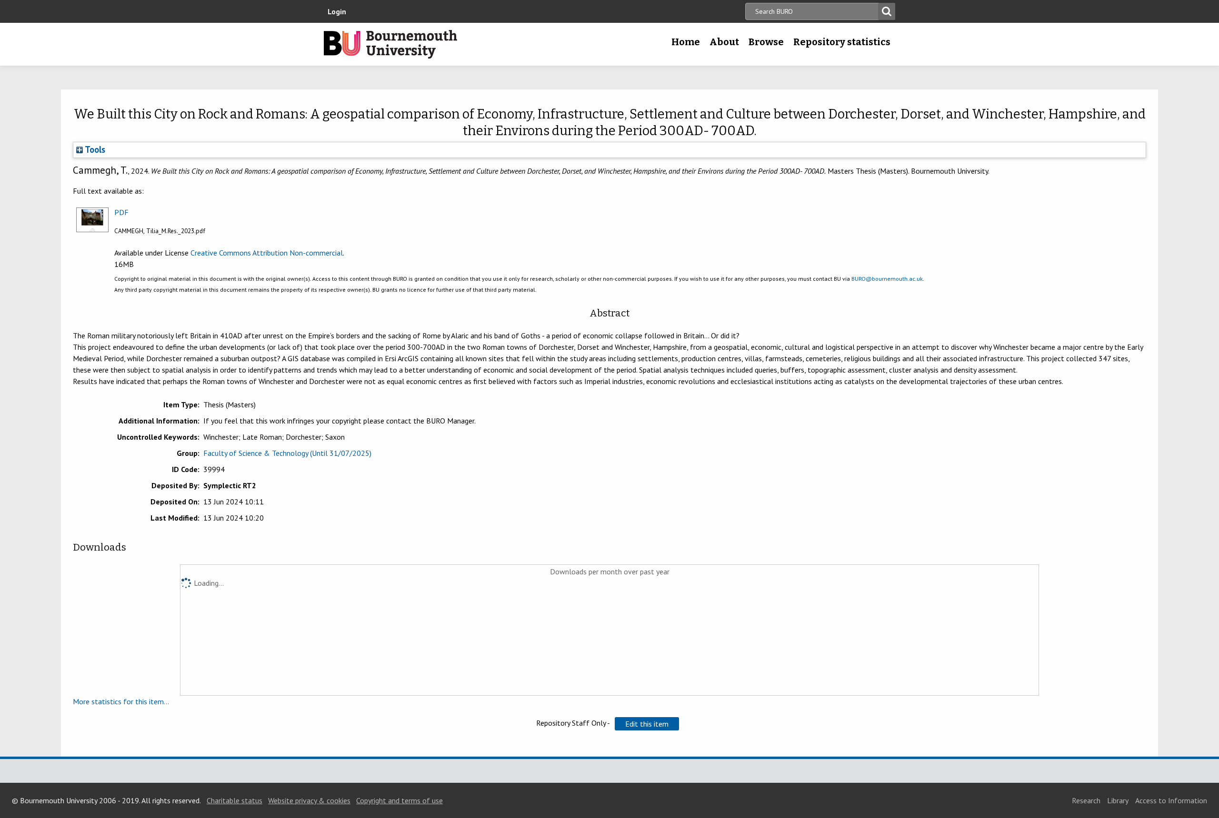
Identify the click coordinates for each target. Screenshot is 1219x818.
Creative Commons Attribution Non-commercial (266, 252)
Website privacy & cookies (309, 800)
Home (685, 42)
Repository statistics (841, 42)
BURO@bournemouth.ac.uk (887, 278)
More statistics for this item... (121, 701)
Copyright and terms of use (399, 800)
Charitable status (234, 800)
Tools (94, 149)
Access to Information (1171, 800)
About (724, 42)
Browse (766, 42)
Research (1086, 800)
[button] (647, 723)
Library (1118, 800)
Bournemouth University (390, 44)
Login (337, 11)
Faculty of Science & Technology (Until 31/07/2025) (287, 453)
